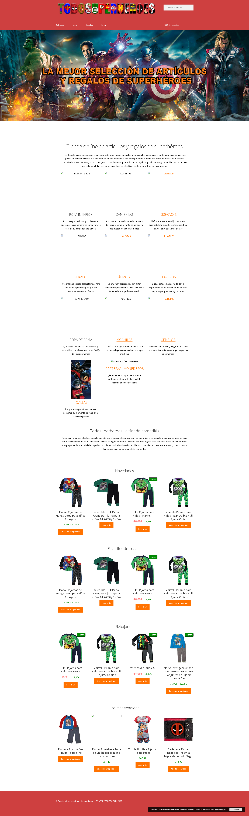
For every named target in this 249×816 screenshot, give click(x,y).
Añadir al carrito (178, 768)
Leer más (106, 525)
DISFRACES (168, 214)
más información (220, 810)
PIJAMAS (80, 277)
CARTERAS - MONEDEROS (124, 368)
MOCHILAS (125, 339)
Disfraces (60, 25)
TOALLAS (81, 402)
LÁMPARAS (124, 277)
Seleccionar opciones (70, 531)
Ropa (103, 25)
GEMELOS (168, 339)
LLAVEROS (168, 277)
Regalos (89, 25)
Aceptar (236, 809)
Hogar (74, 25)
